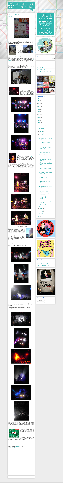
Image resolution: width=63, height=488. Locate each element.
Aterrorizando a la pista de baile (44, 196)
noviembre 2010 (42, 126)
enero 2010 (41, 214)
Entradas (40, 300)
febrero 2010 (41, 213)
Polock (24, 233)
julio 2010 (41, 133)
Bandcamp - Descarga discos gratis (43, 261)
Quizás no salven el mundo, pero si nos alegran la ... (45, 145)
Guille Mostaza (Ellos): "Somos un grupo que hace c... (45, 136)
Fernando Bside (17, 446)
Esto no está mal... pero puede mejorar (45, 168)
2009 (39, 216)
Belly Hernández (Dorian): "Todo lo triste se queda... (45, 153)
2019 (39, 109)
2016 (39, 114)
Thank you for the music (43, 177)
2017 (39, 112)
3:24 (40, 206)
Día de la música (14, 447)
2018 (39, 111)
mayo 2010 (41, 208)
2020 (39, 108)
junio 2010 (41, 134)
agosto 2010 (41, 131)
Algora (17, 65)
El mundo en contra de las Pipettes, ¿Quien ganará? (45, 194)
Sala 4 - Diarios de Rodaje (41, 69)
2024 (39, 101)
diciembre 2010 (41, 125)
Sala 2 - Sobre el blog (40, 65)
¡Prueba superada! (42, 200)
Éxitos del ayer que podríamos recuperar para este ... (44, 158)
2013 (39, 119)
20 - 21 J (40, 140)
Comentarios (40, 302)
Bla (17, 158)
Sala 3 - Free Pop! (40, 67)
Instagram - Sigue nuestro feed (42, 263)
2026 (39, 98)
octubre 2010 (41, 128)
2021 (39, 106)
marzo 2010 (41, 211)
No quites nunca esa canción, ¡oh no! (45, 162)
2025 (39, 100)
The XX (18, 447)
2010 (39, 123)
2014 (39, 117)
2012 (39, 120)
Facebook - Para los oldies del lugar (43, 265)
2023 (39, 103)
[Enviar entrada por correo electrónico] (22, 446)
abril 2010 (41, 210)
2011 (39, 122)
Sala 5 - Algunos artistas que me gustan (44, 71)
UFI (31, 156)
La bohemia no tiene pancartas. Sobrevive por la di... (44, 150)
